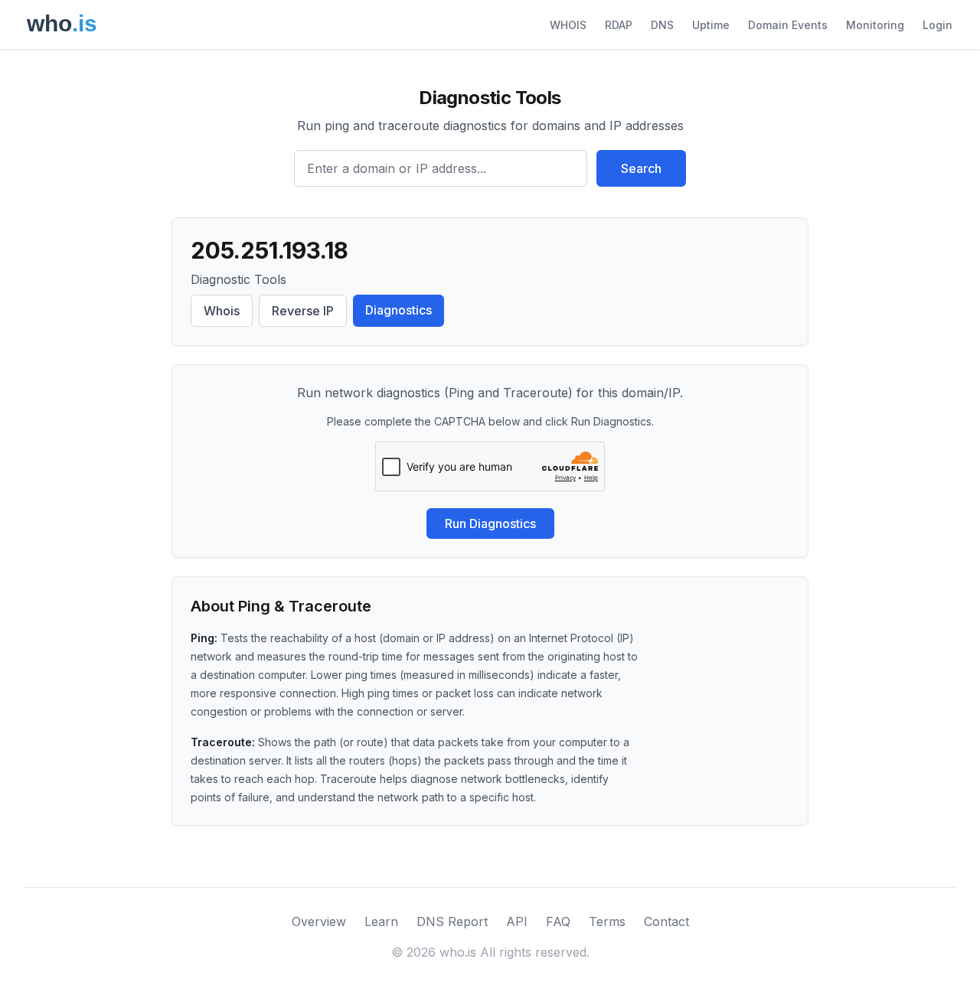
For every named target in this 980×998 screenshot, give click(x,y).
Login (937, 24)
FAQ (558, 921)
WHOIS (568, 24)
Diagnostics (398, 310)
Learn (381, 921)
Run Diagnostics (490, 523)
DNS (662, 24)
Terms (607, 921)
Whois (222, 310)
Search (641, 168)
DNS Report (452, 921)
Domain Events (788, 24)
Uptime (711, 24)
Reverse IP (303, 310)
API (517, 921)
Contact (666, 921)
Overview (319, 921)
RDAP (618, 24)
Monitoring (875, 24)
